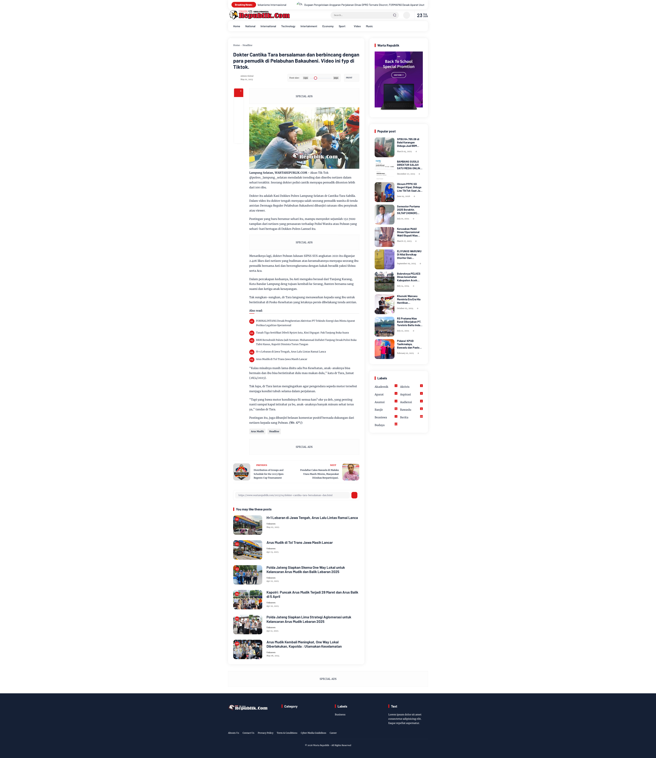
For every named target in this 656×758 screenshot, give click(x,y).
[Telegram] (238, 120)
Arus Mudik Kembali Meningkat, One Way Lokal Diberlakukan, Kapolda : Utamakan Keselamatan (304, 644)
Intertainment (308, 26)
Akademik (386, 386)
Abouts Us (233, 732)
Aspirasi (411, 394)
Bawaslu (411, 410)
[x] (238, 110)
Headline (247, 45)
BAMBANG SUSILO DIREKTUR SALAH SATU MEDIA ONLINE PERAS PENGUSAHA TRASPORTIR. (409, 165)
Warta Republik (321, 745)
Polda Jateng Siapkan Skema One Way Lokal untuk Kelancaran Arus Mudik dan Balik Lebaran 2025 (305, 569)
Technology (288, 26)
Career (333, 732)
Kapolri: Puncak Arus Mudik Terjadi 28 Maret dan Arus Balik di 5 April (312, 594)
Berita (411, 417)
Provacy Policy (265, 732)
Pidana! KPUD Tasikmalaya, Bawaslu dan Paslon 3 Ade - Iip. (409, 344)
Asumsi (386, 402)
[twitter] (409, 733)
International (268, 26)
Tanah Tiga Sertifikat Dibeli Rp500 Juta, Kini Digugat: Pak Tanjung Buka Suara (302, 332)
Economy (328, 26)
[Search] (394, 15)
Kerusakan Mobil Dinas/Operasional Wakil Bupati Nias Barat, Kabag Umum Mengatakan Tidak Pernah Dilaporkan (408, 232)
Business (340, 714)
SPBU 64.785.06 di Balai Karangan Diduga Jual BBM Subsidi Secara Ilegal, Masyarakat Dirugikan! (410, 142)
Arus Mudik (257, 431)
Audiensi (411, 402)
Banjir (386, 410)
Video (357, 26)
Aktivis (411, 386)
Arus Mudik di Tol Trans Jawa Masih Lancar (281, 359)
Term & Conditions (287, 732)
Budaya (386, 425)
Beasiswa (386, 417)
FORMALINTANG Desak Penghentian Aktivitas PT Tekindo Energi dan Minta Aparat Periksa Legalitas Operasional (419, 4)
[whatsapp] (238, 129)
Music (369, 26)
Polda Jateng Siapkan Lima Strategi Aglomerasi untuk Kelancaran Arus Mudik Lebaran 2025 (308, 619)
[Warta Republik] (259, 18)
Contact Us (248, 732)
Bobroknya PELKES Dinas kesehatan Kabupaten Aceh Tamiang (408, 277)
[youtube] (425, 733)
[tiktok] (420, 733)
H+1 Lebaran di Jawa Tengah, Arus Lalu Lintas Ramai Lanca (291, 351)
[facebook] (238, 101)
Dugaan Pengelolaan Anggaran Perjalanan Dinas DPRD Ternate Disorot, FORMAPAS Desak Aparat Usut (275, 4)
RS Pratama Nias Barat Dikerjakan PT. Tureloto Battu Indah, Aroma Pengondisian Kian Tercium (409, 322)
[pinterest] (238, 138)
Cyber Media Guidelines (313, 732)
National (250, 26)
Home (236, 26)
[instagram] (415, 733)
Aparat (386, 394)
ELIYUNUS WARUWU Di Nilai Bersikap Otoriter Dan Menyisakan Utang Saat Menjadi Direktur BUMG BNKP (410, 254)
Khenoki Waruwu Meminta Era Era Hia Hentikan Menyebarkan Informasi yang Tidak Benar (409, 299)
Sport (342, 26)
